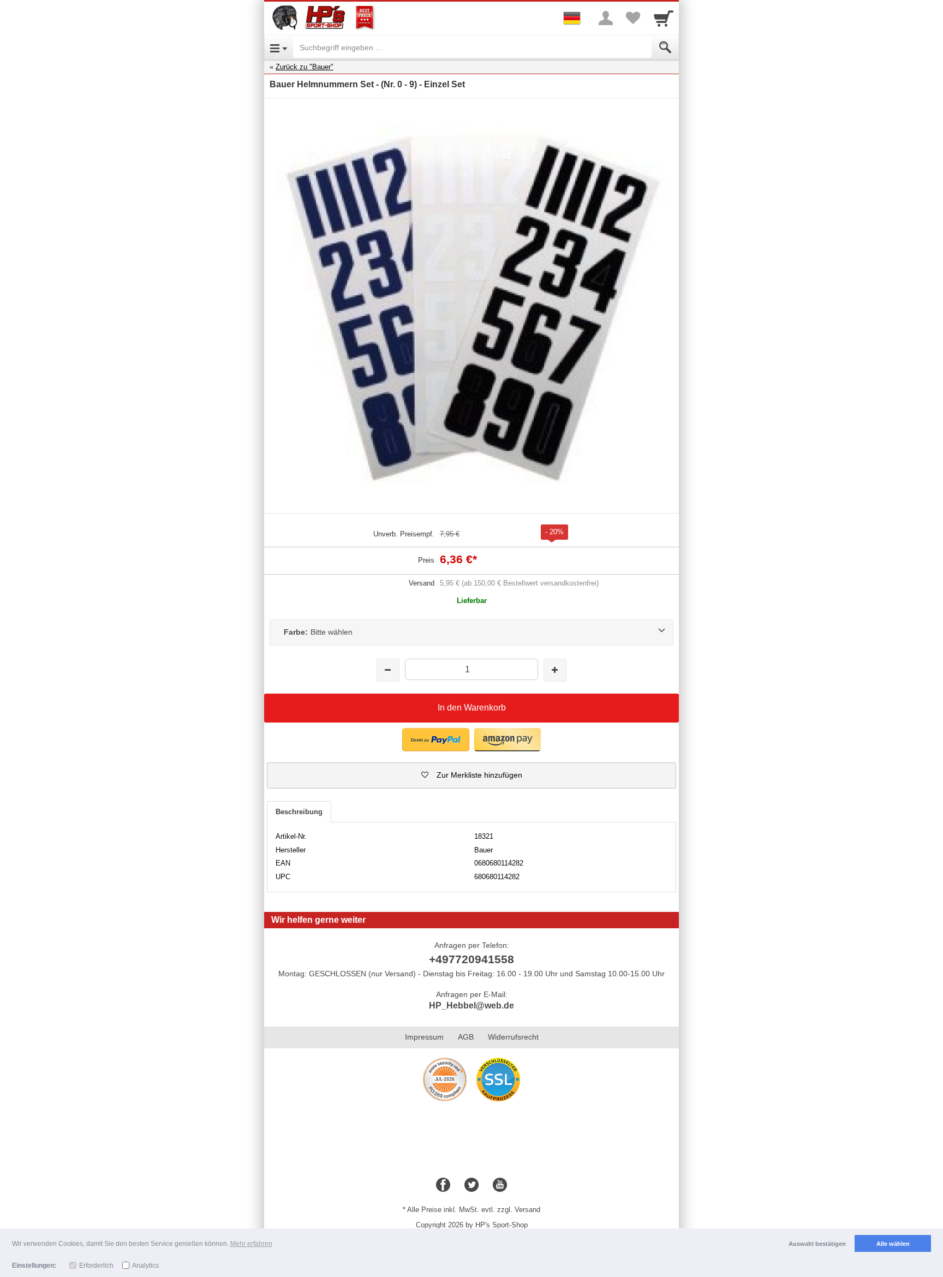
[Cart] (663, 18)
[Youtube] (500, 1185)
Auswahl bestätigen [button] (817, 1243)
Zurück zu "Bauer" (304, 67)
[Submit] (665, 47)
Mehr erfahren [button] (251, 1244)
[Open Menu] (278, 47)
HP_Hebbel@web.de (471, 1005)
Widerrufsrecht (513, 1037)
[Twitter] (471, 1185)
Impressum (424, 1037)
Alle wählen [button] (893, 1243)
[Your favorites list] (633, 18)
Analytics (145, 1265)
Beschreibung (299, 812)
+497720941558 (471, 959)
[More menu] (605, 18)
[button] (471, 775)
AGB (466, 1037)
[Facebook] (443, 1185)
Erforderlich (96, 1265)
